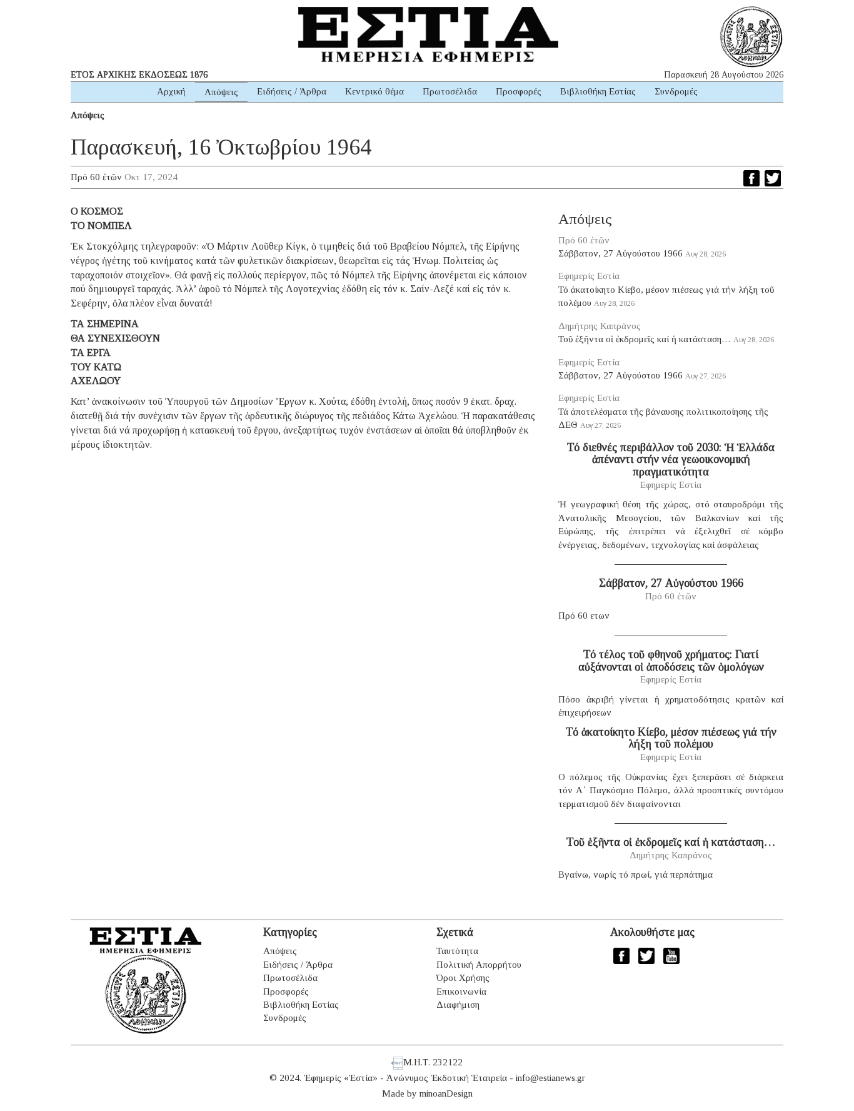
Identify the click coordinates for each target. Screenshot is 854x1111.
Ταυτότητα (457, 951)
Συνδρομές (676, 91)
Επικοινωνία (461, 992)
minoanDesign (446, 1093)
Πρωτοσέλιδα (450, 91)
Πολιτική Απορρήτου (478, 965)
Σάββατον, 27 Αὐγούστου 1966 (620, 253)
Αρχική (171, 91)
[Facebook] (751, 178)
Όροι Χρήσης (463, 978)
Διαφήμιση (458, 1005)
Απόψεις (221, 92)
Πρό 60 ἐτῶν (96, 177)
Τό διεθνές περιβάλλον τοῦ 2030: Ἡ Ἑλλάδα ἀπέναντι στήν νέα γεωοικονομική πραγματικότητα (671, 460)
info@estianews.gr (550, 1078)
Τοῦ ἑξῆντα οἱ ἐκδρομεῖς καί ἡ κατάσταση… (644, 339)
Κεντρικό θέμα (374, 91)
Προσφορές (518, 91)
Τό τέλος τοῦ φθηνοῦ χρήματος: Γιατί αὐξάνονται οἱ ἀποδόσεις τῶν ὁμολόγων (671, 660)
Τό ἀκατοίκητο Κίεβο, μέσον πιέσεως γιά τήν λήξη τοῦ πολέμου (671, 738)
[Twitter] (772, 178)
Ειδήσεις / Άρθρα (291, 91)
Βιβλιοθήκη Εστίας (598, 91)
